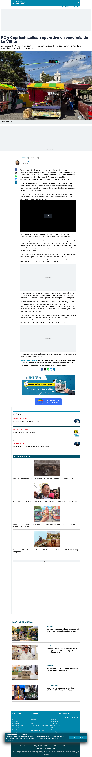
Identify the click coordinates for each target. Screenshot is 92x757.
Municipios (15, 719)
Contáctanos (28, 746)
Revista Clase (55, 721)
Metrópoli (24, 158)
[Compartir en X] (16, 173)
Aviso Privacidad (64, 746)
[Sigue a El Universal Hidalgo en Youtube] (72, 718)
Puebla (33, 723)
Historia (73, 746)
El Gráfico (54, 717)
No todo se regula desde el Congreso (26, 421)
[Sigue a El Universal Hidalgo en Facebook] (63, 718)
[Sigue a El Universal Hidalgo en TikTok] (75, 718)
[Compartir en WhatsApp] (16, 176)
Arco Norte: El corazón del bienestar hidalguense (31, 446)
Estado (14, 717)
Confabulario (55, 725)
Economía (15, 723)
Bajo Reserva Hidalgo (20, 429)
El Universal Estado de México (41, 725)
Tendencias (16, 727)
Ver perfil (25, 163)
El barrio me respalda (19, 441)
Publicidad (54, 746)
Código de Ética (38, 746)
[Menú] (78, 3)
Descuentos (55, 730)
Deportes (15, 730)
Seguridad (15, 721)
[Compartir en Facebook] (16, 169)
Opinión (17, 414)
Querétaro (34, 719)
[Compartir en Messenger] (16, 179)
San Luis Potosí (36, 717)
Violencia (47, 746)
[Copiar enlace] (16, 182)
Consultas (54, 732)
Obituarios (54, 727)
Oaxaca (33, 721)
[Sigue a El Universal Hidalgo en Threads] (78, 718)
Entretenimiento (17, 725)
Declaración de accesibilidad (46, 748)
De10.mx (54, 719)
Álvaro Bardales (18, 443)
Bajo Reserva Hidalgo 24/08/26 (24, 432)
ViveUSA (54, 723)
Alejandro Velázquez (20, 418)
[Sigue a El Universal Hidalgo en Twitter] (66, 718)
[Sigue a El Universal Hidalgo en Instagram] (68, 718)
